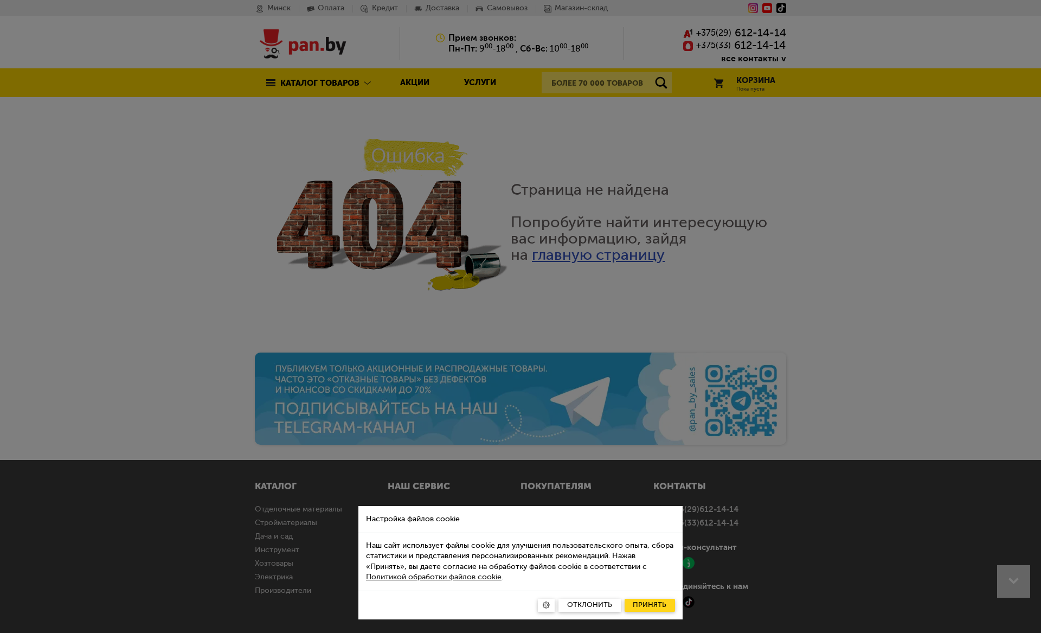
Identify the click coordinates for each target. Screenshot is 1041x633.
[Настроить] (546, 605)
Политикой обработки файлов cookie (434, 577)
